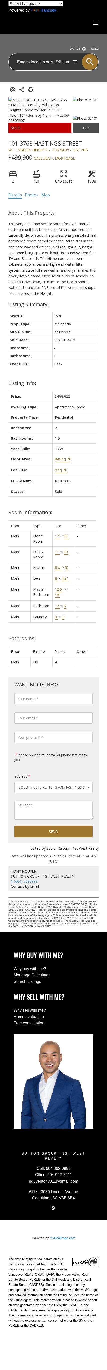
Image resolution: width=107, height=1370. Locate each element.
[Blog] (53, 1207)
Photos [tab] (31, 195)
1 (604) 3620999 (24, 881)
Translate (48, 10)
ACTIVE (75, 48)
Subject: (21, 776)
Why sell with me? (30, 1010)
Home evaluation (29, 1017)
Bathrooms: (22, 638)
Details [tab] (15, 195)
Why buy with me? (30, 969)
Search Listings (27, 981)
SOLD (95, 48)
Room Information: (30, 512)
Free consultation (29, 1023)
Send (53, 831)
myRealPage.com (62, 1238)
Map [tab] (45, 195)
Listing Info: (22, 383)
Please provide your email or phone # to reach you (50, 757)
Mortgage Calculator (32, 975)
